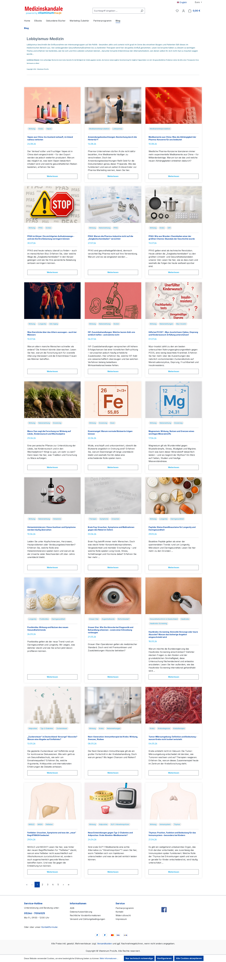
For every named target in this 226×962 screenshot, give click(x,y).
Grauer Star (94, 619)
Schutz (48, 228)
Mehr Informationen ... (109, 958)
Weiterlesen (52, 176)
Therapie (93, 519)
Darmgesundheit (177, 519)
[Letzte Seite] (68, 884)
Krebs (40, 129)
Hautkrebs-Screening (158, 623)
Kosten (116, 324)
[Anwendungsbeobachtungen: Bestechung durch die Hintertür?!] (113, 105)
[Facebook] (164, 904)
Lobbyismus (117, 129)
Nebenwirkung (104, 228)
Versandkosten (104, 943)
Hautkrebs (185, 619)
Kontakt (119, 911)
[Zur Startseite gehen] (43, 10)
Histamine (57, 519)
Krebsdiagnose (164, 728)
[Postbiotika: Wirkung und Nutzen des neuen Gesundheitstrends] (52, 595)
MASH (40, 824)
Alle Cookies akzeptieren (189, 958)
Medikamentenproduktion (99, 129)
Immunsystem (165, 824)
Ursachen (115, 519)
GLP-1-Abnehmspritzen (120, 824)
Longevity (42, 324)
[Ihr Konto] (183, 10)
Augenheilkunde (108, 619)
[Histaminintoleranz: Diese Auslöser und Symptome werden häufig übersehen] (52, 495)
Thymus (177, 824)
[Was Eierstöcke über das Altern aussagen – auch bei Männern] (52, 300)
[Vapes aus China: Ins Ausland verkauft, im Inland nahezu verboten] (52, 105)
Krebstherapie (179, 728)
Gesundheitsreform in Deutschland (164, 619)
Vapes (49, 129)
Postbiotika (44, 619)
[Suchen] (142, 11)
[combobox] (116, 11)
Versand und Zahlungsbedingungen (87, 919)
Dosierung (57, 423)
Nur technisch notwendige (139, 958)
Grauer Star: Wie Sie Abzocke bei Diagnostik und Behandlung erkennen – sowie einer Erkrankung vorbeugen (110, 630)
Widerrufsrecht (123, 915)
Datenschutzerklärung (81, 911)
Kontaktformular (49, 927)
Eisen (112, 423)
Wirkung (32, 129)
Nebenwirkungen (166, 324)
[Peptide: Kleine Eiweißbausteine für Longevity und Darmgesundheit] (173, 495)
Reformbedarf (123, 619)
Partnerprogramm (125, 908)
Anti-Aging (53, 324)
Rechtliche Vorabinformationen (85, 915)
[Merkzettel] (177, 10)
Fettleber (49, 824)
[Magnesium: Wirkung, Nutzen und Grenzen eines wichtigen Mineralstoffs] (173, 399)
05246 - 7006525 (34, 913)
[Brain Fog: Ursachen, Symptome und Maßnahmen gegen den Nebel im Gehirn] (113, 495)
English (183, 2)
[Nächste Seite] (63, 884)
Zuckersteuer (61, 728)
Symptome (104, 519)
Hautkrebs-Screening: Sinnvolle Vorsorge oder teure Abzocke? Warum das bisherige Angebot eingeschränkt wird (173, 634)
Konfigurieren (164, 958)
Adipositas (33, 728)
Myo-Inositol (181, 324)
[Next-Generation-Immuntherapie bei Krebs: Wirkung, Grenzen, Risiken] (113, 705)
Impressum (121, 919)
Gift (169, 228)
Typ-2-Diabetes (46, 728)
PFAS (40, 228)
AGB (72, 908)
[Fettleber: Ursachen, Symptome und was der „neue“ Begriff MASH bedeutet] (52, 801)
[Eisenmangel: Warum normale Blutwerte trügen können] (113, 399)
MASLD (31, 824)
